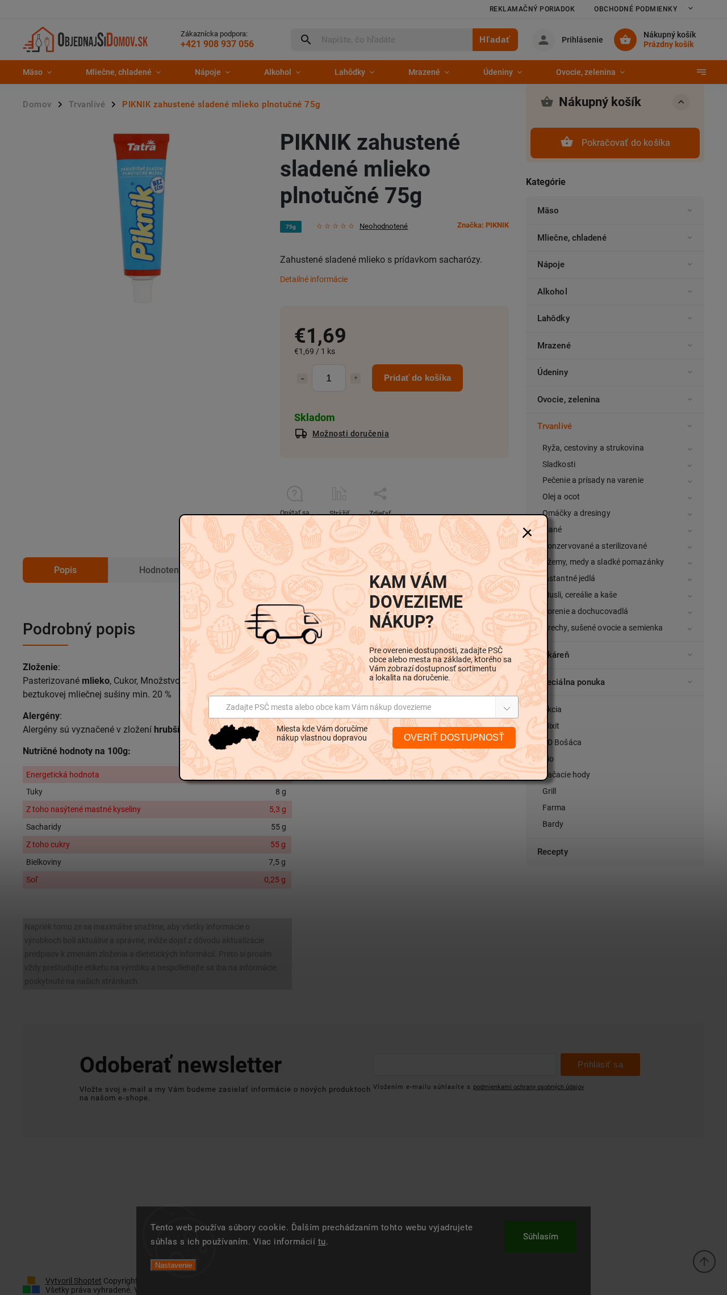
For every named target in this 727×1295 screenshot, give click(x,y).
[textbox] (320, 707)
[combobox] (363, 707)
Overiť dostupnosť (454, 737)
